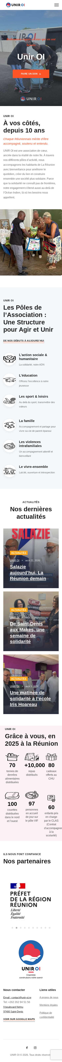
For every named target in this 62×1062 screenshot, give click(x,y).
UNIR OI (14, 560)
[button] (12, 928)
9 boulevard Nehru (13, 1007)
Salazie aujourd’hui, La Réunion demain (28, 572)
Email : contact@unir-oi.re (17, 997)
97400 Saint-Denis (13, 1011)
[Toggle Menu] (56, 5)
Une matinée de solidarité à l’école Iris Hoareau (30, 698)
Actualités (18, 553)
